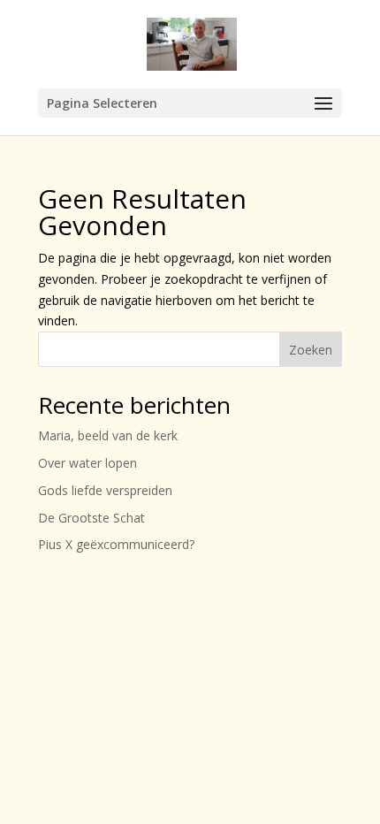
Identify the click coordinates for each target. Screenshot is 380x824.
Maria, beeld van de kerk (108, 435)
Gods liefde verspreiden (105, 490)
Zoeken (310, 349)
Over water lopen (87, 462)
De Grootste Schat (91, 517)
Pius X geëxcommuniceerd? (116, 544)
